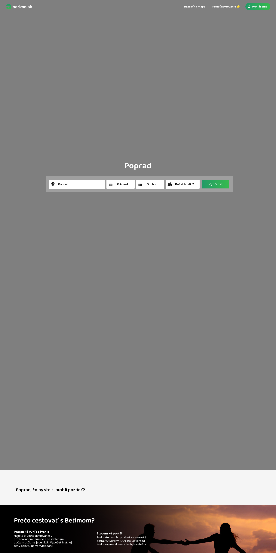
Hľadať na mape (194, 6)
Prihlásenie (259, 6)
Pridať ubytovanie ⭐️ (226, 6)
